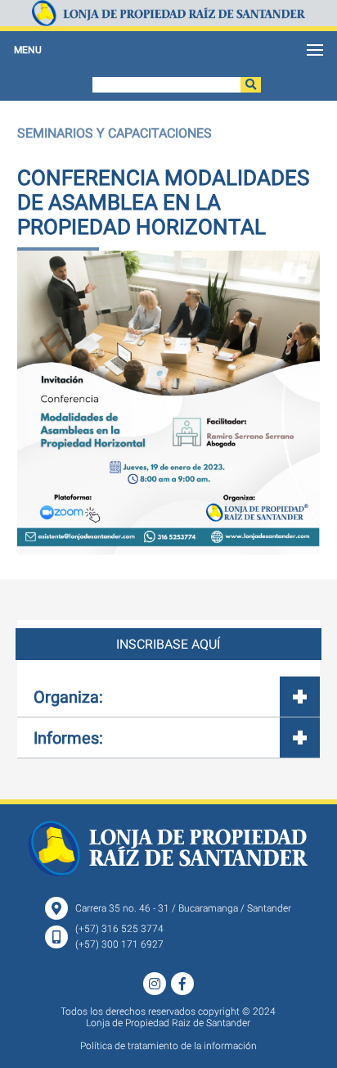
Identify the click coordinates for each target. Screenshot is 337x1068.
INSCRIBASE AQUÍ (168, 644)
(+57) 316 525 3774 (119, 928)
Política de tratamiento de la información (168, 1046)
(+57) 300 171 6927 (119, 944)
